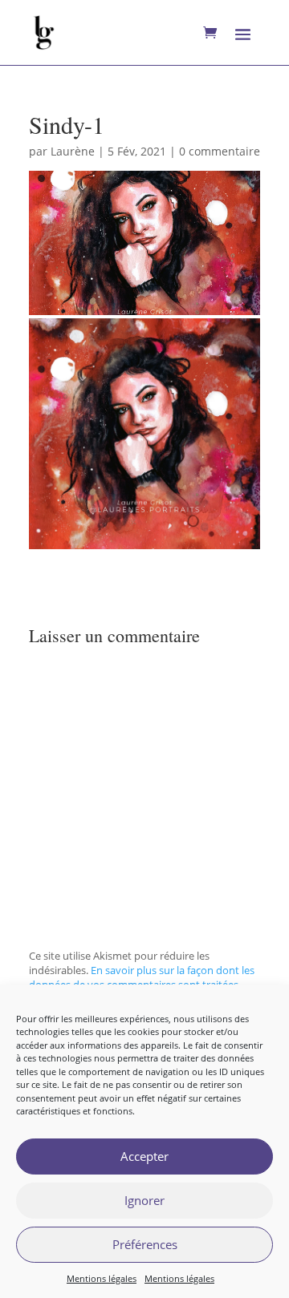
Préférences (144, 1244)
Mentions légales (101, 1278)
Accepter (144, 1156)
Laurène (73, 151)
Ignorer (144, 1200)
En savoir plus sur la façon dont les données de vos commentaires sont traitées (141, 977)
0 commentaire (219, 151)
